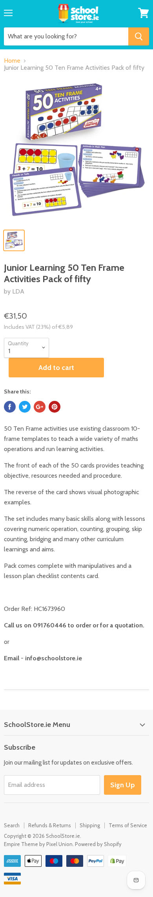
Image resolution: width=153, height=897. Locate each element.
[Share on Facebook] (10, 407)
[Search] (138, 36)
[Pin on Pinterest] (54, 407)
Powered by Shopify (98, 844)
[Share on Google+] (40, 407)
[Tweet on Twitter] (25, 407)
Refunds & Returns (49, 825)
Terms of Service (128, 825)
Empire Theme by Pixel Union (38, 844)
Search (12, 825)
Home (12, 60)
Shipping (90, 825)
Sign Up (122, 785)
